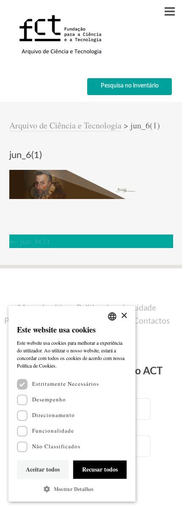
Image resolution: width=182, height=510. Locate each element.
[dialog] (71, 404)
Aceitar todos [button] (43, 469)
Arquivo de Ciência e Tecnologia (65, 125)
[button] (72, 489)
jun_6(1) (29, 241)
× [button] (124, 316)
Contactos (151, 321)
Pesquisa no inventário (130, 86)
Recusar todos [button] (100, 469)
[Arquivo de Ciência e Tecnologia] (59, 54)
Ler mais (67, 365)
